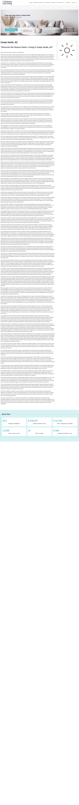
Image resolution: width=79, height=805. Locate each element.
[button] (11, 29)
